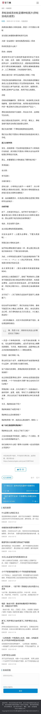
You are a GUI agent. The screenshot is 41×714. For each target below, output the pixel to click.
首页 (3, 8)
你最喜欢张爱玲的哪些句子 (12, 527)
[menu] (37, 3)
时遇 (3, 21)
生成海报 (8, 477)
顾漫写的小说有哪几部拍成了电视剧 (16, 542)
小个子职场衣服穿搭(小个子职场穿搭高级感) (19, 571)
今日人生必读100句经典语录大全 (14, 557)
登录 (4, 687)
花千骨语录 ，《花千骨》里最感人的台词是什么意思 (20, 587)
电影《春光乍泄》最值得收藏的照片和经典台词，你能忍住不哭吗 (19, 604)
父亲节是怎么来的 (9, 655)
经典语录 (25, 21)
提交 (20, 691)
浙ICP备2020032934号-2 (31, 711)
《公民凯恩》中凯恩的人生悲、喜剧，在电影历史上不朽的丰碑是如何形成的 (20, 639)
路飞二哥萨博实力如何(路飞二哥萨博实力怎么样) (19, 622)
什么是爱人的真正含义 (10, 513)
